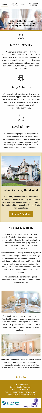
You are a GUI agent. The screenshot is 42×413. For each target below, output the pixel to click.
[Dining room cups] (21, 301)
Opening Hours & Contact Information (21, 395)
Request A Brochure (21, 214)
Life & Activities (14, 5)
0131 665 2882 (14, 392)
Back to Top (21, 377)
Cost (23, 4)
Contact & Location (33, 5)
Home (4, 4)
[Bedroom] (21, 344)
